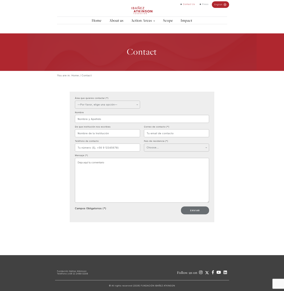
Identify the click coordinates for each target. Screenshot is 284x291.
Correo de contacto (156, 127)
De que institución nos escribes (93, 127)
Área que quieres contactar (91, 98)
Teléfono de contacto (87, 141)
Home (75, 75)
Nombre (79, 112)
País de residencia (156, 141)
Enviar (195, 210)
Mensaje (81, 155)
